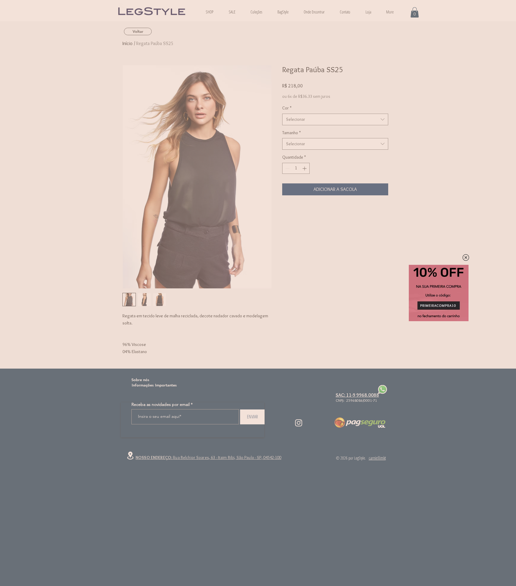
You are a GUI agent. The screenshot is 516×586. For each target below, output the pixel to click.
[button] (466, 257)
